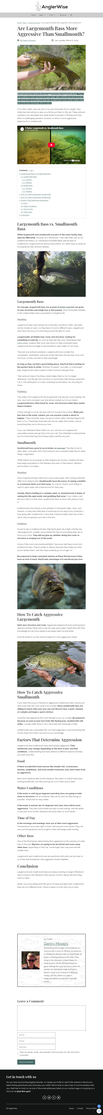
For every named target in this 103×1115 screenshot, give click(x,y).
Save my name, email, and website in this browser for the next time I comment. (50, 1053)
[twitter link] (49, 1097)
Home (33, 15)
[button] (71, 15)
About (71, 1108)
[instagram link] (44, 1097)
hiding (20, 343)
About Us (63, 15)
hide (31, 170)
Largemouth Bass (34, 23)
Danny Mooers (29, 40)
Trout (51, 15)
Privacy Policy (91, 1108)
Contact (80, 1108)
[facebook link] (54, 1097)
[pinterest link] (58, 1097)
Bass (41, 15)
